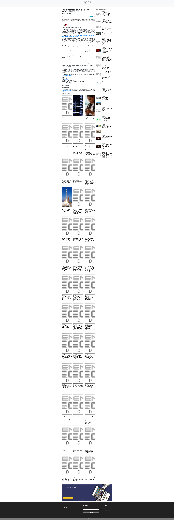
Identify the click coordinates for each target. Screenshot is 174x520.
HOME (63, 5)
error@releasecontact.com (67, 90)
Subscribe (91, 512)
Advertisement (107, 510)
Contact (106, 512)
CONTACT (77, 5)
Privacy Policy (107, 509)
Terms (106, 507)
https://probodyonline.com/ (67, 75)
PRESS (73, 5)
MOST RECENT (68, 5)
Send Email (66, 79)
